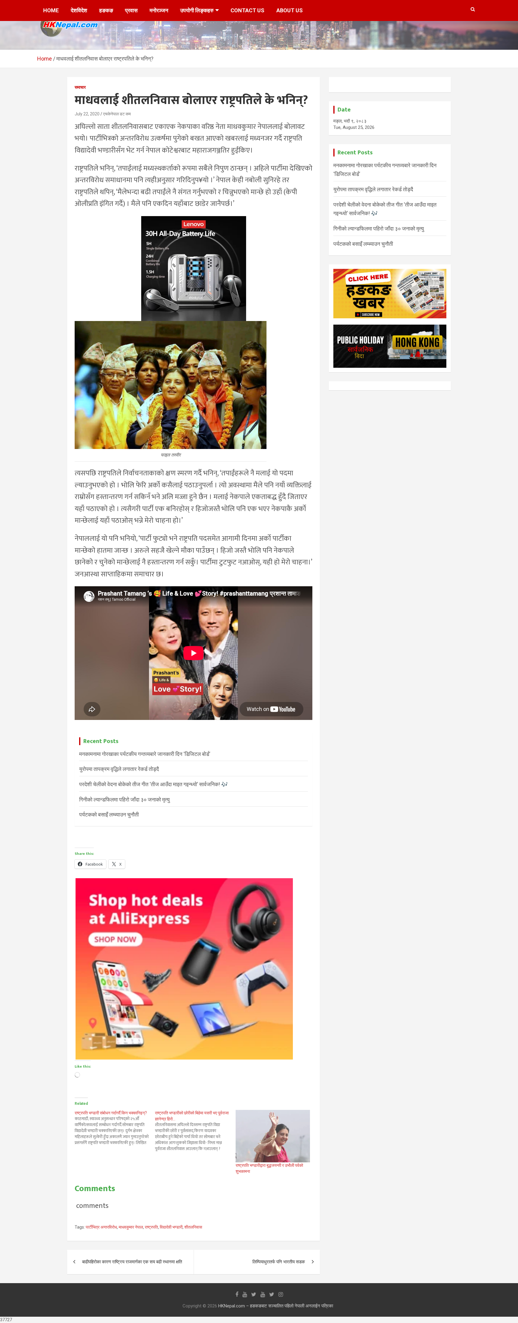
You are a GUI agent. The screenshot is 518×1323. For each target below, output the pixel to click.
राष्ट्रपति (151, 1227)
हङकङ (106, 10)
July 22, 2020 (87, 113)
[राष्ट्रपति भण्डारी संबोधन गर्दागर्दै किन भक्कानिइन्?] (115, 1128)
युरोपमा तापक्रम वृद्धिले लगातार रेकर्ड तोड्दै (119, 769)
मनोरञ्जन (159, 10)
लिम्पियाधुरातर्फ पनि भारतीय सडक (278, 1262)
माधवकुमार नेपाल (131, 1227)
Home (51, 10)
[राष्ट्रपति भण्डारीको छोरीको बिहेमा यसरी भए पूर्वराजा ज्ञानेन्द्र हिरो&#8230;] (195, 1131)
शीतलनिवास (193, 1227)
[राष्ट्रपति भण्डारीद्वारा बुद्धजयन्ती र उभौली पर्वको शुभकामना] (273, 1136)
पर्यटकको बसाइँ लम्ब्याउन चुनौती (109, 814)
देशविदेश (79, 10)
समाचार (80, 87)
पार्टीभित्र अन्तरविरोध (101, 1227)
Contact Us (247, 10)
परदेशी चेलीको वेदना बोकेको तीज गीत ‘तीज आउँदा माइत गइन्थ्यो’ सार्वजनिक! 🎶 (153, 784)
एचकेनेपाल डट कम (117, 113)
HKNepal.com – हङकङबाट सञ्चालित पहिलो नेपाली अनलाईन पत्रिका (275, 1306)
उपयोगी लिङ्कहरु (196, 10)
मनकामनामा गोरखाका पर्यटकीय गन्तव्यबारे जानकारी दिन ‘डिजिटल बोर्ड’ (144, 754)
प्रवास (131, 10)
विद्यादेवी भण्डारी (171, 1227)
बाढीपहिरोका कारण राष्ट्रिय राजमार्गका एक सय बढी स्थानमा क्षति (132, 1262)
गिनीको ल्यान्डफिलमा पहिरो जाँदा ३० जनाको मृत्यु (124, 799)
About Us (289, 10)
